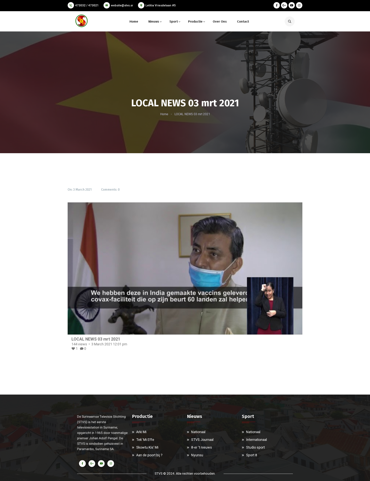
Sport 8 (251, 455)
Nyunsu (197, 455)
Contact (243, 21)
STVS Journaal (202, 440)
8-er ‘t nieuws (201, 447)
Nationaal (198, 432)
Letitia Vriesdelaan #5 (160, 5)
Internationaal (256, 440)
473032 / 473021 (87, 5)
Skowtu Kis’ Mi (147, 447)
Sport (173, 21)
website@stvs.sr (122, 5)
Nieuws (153, 21)
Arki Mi (141, 432)
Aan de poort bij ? (149, 455)
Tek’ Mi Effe (145, 440)
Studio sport (255, 447)
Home (134, 21)
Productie (195, 21)
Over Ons (220, 21)
